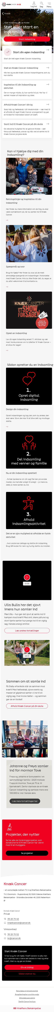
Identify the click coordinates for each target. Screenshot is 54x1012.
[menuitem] (34, 4)
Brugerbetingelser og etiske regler (27, 994)
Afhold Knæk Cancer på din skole (27, 706)
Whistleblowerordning (27, 998)
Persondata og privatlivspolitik (27, 991)
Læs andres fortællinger (27, 630)
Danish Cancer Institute (27, 1001)
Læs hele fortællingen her (25, 801)
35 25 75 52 (13, 934)
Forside (7, 13)
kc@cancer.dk (14, 938)
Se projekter (27, 853)
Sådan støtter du (27, 973)
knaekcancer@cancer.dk (19, 922)
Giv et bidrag (27, 967)
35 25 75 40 (13, 919)
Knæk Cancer (15, 884)
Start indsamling (27, 39)
